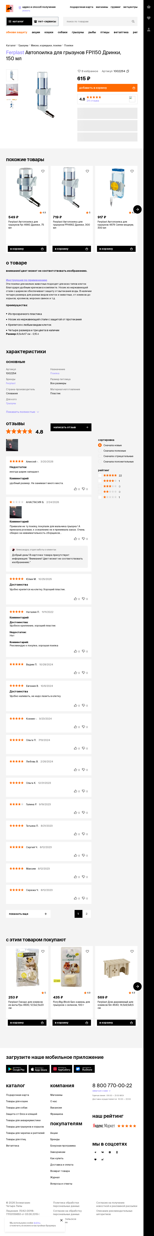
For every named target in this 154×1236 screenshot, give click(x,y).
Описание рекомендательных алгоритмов (114, 1212)
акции (36, 32)
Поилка (54, 373)
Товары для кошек (17, 1101)
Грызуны (78, 32)
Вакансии (56, 1107)
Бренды (55, 1139)
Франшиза (56, 1114)
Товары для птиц (16, 1139)
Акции (54, 1133)
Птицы (104, 32)
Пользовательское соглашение (64, 1221)
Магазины (56, 1095)
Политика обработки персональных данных (66, 1204)
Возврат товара (60, 1171)
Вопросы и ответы (61, 1183)
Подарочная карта (17, 1095)
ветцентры (130, 7)
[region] (71, 32)
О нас (53, 1101)
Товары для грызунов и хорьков (25, 1126)
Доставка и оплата (61, 1164)
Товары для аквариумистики (23, 1120)
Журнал (55, 1177)
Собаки (62, 32)
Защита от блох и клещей (21, 1114)
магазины (102, 7)
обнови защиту (16, 32)
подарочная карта (81, 7)
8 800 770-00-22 (112, 1085)
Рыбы (92, 32)
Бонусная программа (63, 1145)
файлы (37, 1223)
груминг (116, 7)
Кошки (49, 32)
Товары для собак (17, 1107)
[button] (107, 99)
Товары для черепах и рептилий (25, 1133)
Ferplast (15, 52)
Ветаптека (121, 32)
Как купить (56, 1158)
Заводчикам (57, 1152)
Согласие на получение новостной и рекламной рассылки (116, 1204)
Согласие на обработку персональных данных (67, 1212)
